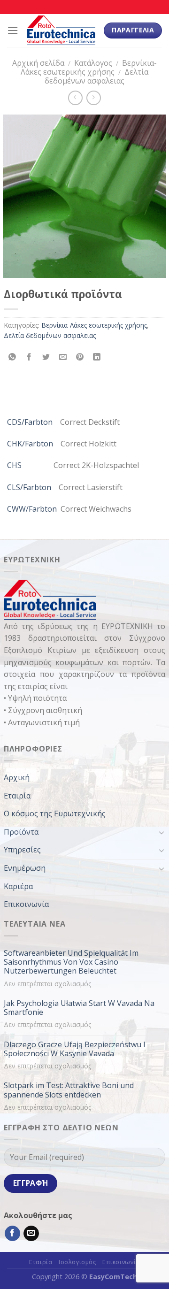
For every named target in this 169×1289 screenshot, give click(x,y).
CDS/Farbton (30, 422)
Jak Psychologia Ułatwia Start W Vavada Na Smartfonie (79, 1008)
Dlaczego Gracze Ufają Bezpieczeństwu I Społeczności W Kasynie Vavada (75, 1049)
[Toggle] (161, 832)
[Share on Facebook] (29, 357)
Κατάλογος (93, 63)
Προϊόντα (21, 832)
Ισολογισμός (77, 1262)
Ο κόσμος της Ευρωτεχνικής (55, 813)
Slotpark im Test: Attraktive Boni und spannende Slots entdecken (69, 1090)
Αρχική (17, 777)
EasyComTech (113, 1276)
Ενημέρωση (25, 868)
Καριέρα (18, 886)
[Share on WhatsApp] (12, 357)
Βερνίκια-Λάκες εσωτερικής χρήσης (89, 67)
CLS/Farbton (29, 487)
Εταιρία (17, 795)
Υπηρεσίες (22, 849)
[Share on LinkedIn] (97, 357)
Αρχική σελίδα (38, 63)
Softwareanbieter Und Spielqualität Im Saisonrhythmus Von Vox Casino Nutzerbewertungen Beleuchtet (71, 962)
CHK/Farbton (30, 443)
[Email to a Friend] (63, 357)
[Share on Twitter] (46, 357)
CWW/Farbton (32, 509)
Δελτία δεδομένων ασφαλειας (96, 76)
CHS (14, 465)
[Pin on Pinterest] (80, 357)
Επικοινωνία (26, 904)
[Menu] (12, 30)
